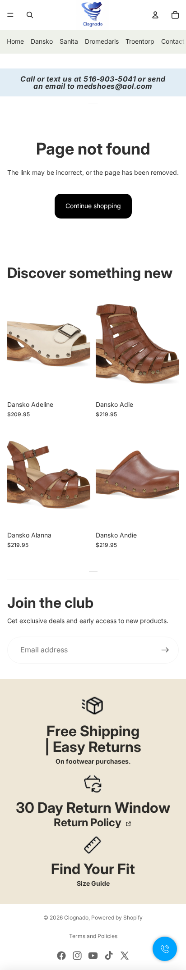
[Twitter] (124, 955)
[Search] (30, 15)
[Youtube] (93, 955)
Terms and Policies (93, 936)
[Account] (155, 15)
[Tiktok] (108, 955)
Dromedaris (102, 41)
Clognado (76, 917)
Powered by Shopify (117, 917)
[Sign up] (165, 650)
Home (15, 41)
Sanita (69, 41)
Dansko (42, 41)
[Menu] (10, 15)
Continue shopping (93, 205)
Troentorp (140, 41)
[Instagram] (77, 955)
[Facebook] (61, 955)
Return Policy (89, 822)
